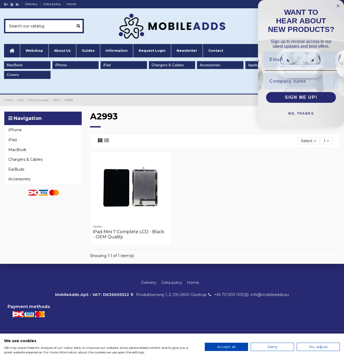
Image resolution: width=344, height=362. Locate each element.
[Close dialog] (338, 6)
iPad (107, 65)
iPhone (61, 65)
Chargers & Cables (168, 65)
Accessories (210, 65)
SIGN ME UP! (301, 97)
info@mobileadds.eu (269, 294)
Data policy (52, 4)
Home (71, 4)
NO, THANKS (301, 113)
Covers (13, 74)
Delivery (31, 4)
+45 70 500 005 (228, 294)
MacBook (15, 65)
